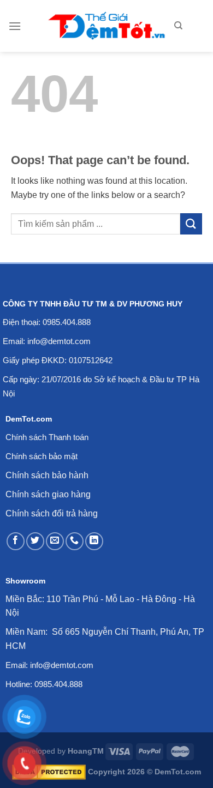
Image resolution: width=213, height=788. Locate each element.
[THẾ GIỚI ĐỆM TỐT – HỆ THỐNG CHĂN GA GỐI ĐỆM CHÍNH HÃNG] (107, 25)
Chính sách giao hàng (48, 494)
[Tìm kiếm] (178, 25)
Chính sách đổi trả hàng (51, 513)
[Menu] (14, 26)
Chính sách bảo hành (46, 475)
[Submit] (191, 223)
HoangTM (86, 751)
